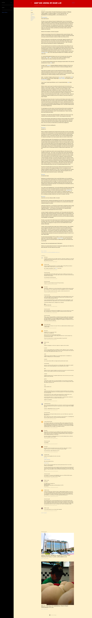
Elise (45, 430)
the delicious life (44, 79)
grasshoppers (33, 17)
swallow (60, 78)
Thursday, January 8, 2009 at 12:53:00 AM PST (50, 505)
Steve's (56, 268)
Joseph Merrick (68, 190)
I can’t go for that (60, 238)
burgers (63, 77)
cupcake (42, 52)
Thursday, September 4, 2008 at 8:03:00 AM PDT (51, 487)
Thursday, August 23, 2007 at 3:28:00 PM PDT (50, 306)
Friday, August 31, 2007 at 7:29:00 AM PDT (50, 418)
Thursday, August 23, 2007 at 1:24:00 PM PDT (50, 292)
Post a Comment (46, 558)
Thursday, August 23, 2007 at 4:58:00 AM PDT (50, 261)
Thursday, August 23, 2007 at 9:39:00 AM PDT (50, 278)
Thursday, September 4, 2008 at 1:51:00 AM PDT (51, 477)
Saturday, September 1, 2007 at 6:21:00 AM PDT (51, 427)
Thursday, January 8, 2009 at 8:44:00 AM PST (50, 510)
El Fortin (45, 457)
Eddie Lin (45, 342)
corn (31, 15)
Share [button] (32, 10)
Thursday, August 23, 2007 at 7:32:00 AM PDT (50, 269)
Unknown (45, 264)
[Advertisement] (57, 522)
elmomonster (46, 324)
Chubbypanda (46, 403)
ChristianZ (45, 454)
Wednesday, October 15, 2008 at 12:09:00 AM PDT (51, 496)
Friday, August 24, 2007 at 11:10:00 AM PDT (50, 321)
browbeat (48, 65)
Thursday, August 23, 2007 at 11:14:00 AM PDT (50, 284)
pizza (60, 77)
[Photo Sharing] (44, 17)
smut (31, 20)
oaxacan (56, 252)
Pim (47, 57)
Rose (45, 446)
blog (51, 62)
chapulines (32, 14)
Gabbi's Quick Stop (47, 459)
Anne (45, 286)
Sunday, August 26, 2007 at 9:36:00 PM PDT (50, 339)
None (45, 330)
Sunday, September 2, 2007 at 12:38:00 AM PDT (51, 438)
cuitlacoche (33, 16)
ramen (71, 77)
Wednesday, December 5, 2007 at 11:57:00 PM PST (51, 471)
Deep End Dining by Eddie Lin (47, 3)
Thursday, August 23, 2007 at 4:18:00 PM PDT (50, 312)
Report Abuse (4, 12)
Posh (50, 57)
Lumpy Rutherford (47, 421)
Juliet (45, 257)
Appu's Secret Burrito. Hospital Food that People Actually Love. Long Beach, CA (55, 556)
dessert (46, 52)
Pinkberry (63, 78)
